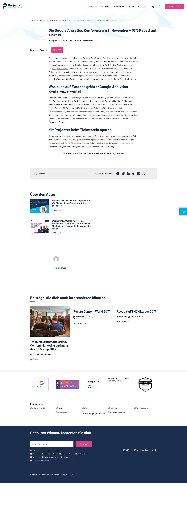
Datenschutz (68, 474)
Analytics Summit (60, 68)
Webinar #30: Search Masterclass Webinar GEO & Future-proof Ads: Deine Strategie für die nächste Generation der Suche (71, 224)
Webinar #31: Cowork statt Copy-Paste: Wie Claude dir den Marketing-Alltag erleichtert (71, 203)
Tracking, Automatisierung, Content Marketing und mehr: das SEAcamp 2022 (49, 345)
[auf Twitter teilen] (123, 173)
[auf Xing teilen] (133, 173)
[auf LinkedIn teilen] (128, 173)
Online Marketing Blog (43, 20)
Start (31, 20)
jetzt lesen (56, 210)
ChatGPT (57, 50)
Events (42, 173)
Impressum (56, 474)
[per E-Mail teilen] (138, 173)
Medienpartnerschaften (62, 20)
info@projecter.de (149, 450)
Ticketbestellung (78, 143)
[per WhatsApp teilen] (143, 173)
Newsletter (35, 474)
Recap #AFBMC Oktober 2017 (136, 311)
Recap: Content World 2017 (91, 311)
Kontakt (45, 474)
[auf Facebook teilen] (117, 173)
